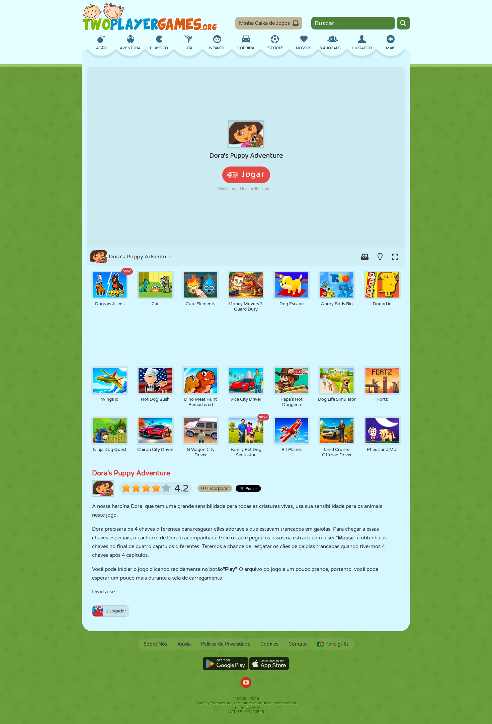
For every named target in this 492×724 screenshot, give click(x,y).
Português (337, 644)
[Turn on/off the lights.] (380, 256)
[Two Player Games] (149, 17)
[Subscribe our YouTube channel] (246, 683)
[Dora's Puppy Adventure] (246, 157)
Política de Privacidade (225, 644)
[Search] (403, 23)
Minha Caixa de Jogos (264, 23)
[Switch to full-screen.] (395, 256)
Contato (298, 644)
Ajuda (184, 644)
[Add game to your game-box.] (365, 256)
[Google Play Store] (225, 663)
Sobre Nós (155, 644)
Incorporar (217, 488)
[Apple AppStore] (269, 663)
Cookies (269, 644)
